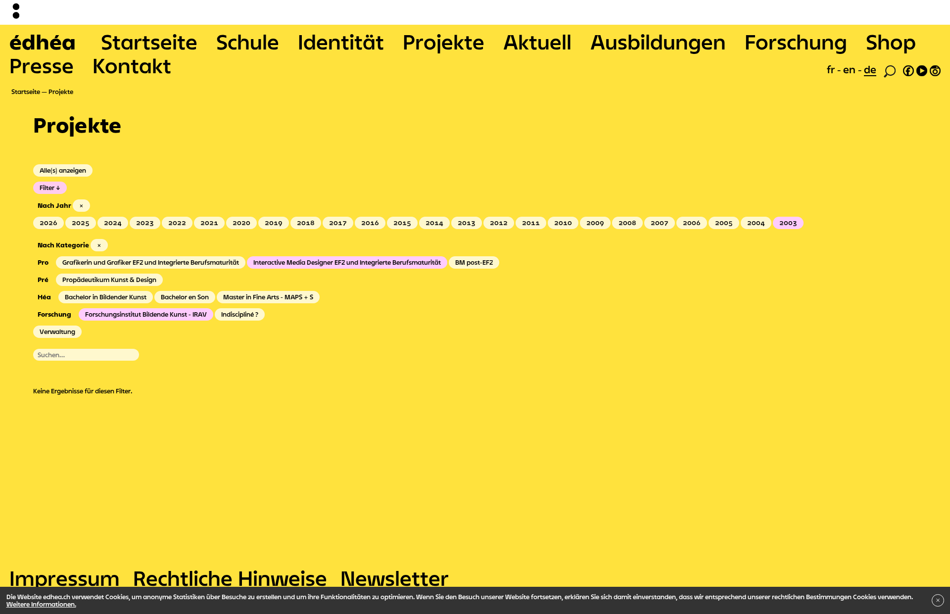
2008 (627, 223)
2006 (692, 223)
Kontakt (132, 65)
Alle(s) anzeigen (63, 170)
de (870, 69)
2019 (274, 223)
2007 (659, 223)
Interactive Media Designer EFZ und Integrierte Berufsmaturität (347, 262)
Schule (247, 41)
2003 (788, 223)
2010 (563, 223)
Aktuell (537, 41)
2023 (145, 223)
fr (832, 69)
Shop (891, 41)
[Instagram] (935, 69)
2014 (434, 223)
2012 (499, 223)
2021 (209, 223)
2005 (724, 223)
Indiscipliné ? (239, 314)
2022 (177, 223)
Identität (341, 41)
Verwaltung (57, 331)
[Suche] (890, 70)
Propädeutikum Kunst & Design (109, 279)
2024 (113, 223)
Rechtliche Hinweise (230, 578)
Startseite (149, 41)
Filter (47, 187)
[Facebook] (908, 69)
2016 (370, 223)
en (850, 69)
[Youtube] (921, 69)
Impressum (64, 578)
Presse (41, 65)
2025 (81, 223)
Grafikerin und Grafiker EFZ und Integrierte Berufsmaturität (150, 262)
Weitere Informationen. (41, 604)
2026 (48, 223)
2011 (531, 223)
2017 (338, 223)
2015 (402, 223)
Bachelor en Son (185, 297)
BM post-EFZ (474, 262)
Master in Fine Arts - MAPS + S (268, 297)
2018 (306, 223)
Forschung (796, 41)
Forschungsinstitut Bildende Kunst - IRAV (146, 314)
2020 (241, 223)
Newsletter (394, 578)
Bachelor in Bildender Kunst (105, 297)
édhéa (42, 41)
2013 (466, 223)
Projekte (443, 41)
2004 (756, 223)
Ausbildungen (658, 41)
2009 (595, 223)
